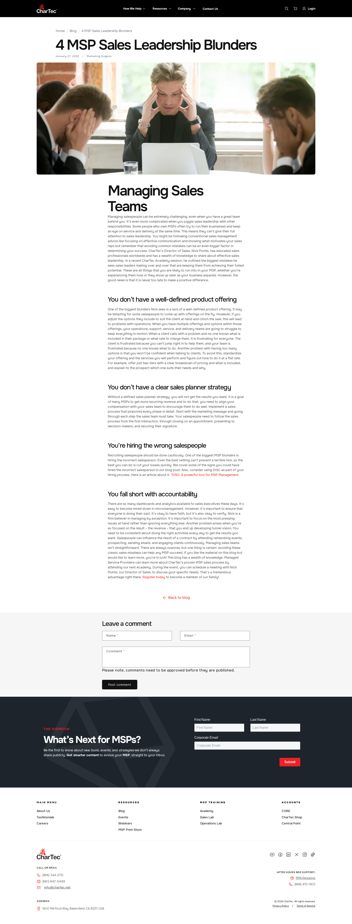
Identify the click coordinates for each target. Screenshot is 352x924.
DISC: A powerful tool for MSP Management (205, 475)
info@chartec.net (57, 887)
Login (311, 8)
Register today (153, 577)
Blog (73, 31)
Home (60, 31)
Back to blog (179, 597)
